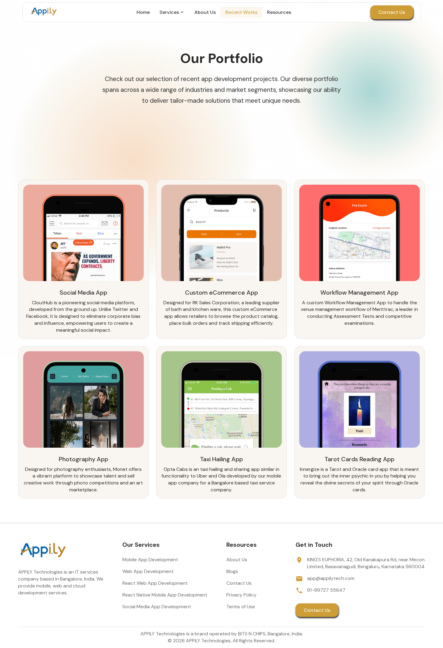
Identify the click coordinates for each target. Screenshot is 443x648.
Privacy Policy (241, 595)
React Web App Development (155, 583)
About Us (236, 559)
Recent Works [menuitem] (241, 12)
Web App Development (148, 571)
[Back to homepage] (44, 12)
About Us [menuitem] (205, 12)
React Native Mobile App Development (164, 595)
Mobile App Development (150, 559)
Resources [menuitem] (279, 12)
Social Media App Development (156, 606)
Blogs (232, 571)
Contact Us (392, 12)
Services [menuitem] (169, 12)
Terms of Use (240, 606)
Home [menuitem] (143, 12)
